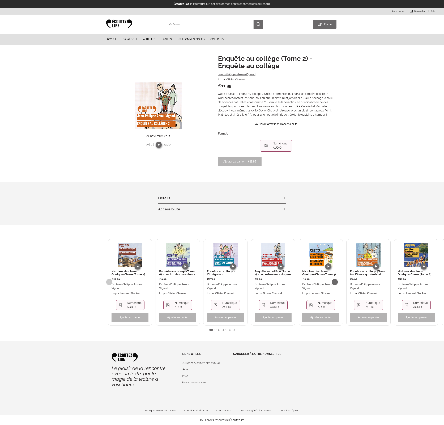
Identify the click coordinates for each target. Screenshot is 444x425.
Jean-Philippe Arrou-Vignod (236, 74)
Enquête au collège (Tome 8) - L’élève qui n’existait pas (367, 273)
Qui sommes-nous (194, 382)
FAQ (185, 375)
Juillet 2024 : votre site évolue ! (201, 363)
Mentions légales (290, 410)
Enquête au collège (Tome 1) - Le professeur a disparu (273, 273)
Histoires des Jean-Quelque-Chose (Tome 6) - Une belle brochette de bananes (415, 273)
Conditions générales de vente (256, 410)
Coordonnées (223, 410)
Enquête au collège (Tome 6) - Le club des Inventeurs (177, 273)
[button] (159, 145)
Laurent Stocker (130, 293)
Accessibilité (169, 209)
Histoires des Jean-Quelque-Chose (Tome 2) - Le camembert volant (129, 273)
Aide (185, 369)
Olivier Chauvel (235, 79)
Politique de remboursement (160, 410)
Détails (164, 198)
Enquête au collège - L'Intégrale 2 (221, 273)
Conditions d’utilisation (196, 410)
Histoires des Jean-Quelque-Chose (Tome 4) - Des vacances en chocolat (320, 273)
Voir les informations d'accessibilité (275, 124)
